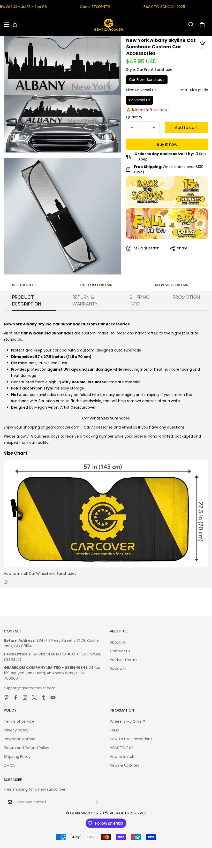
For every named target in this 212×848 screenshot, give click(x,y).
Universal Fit (139, 100)
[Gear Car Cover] (108, 24)
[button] (202, 24)
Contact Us (120, 651)
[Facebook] (15, 697)
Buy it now (167, 144)
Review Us (118, 668)
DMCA (9, 765)
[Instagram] (25, 697)
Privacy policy (16, 730)
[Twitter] (34, 697)
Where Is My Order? (127, 721)
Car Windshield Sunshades (106, 418)
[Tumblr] (43, 697)
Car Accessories (98, 427)
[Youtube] (53, 697)
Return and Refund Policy (26, 747)
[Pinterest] (6, 697)
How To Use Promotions (131, 739)
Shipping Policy (17, 756)
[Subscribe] (96, 802)
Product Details (123, 659)
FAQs (114, 730)
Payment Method (19, 739)
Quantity (134, 117)
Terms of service (19, 721)
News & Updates (124, 765)
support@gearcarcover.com (29, 688)
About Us (118, 642)
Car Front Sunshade (147, 79)
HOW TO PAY (121, 747)
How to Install (122, 756)
